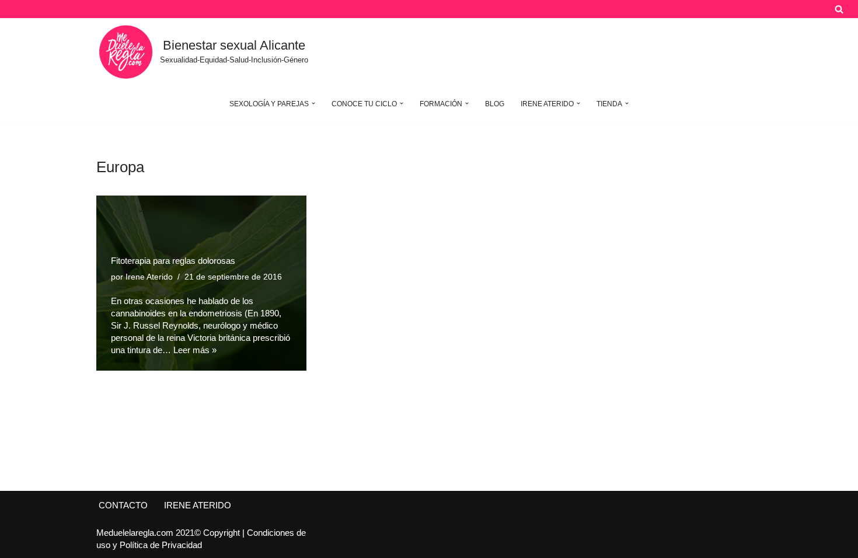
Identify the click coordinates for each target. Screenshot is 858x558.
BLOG (494, 104)
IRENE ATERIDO (197, 505)
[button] (313, 103)
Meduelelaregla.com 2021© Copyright (169, 533)
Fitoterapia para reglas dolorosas (173, 261)
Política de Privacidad (161, 545)
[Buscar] (839, 9)
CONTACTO (123, 505)
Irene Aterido (149, 277)
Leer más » (195, 350)
